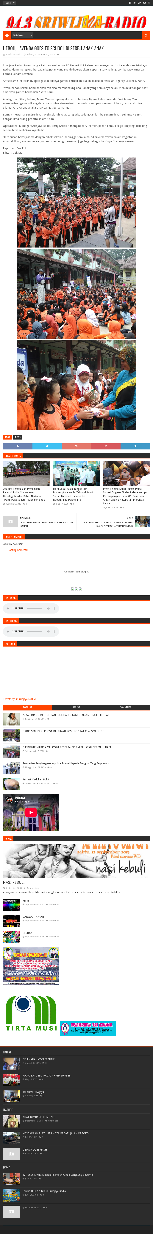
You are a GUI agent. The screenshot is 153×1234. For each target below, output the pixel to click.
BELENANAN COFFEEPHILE (39, 1059)
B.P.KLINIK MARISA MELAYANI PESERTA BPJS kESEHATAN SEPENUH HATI (67, 747)
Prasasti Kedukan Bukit (36, 779)
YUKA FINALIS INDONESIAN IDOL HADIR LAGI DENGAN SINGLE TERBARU (67, 714)
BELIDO (27, 932)
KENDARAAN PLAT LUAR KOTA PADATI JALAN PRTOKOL (56, 1133)
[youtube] (144, 3)
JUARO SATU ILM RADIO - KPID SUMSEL (46, 1075)
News (18, 437)
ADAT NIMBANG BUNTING (38, 1116)
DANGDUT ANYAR (33, 916)
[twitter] (134, 3)
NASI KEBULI (14, 882)
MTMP (26, 900)
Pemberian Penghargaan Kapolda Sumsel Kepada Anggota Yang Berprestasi (66, 763)
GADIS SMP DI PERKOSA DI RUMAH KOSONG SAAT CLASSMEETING (63, 731)
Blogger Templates (45, 1229)
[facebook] (130, 3)
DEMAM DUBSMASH (35, 1149)
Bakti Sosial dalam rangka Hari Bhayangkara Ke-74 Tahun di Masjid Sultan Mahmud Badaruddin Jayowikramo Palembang (73, 494)
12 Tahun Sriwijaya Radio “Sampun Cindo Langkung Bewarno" (58, 1174)
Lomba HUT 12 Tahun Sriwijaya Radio (44, 1191)
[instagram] (148, 3)
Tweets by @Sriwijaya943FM (19, 699)
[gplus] (139, 3)
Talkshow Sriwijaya (33, 1091)
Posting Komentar (18, 549)
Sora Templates (23, 1229)
